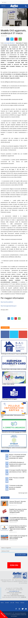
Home (2, 602)
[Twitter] (23, 608)
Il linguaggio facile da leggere (9, 399)
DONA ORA (14, 565)
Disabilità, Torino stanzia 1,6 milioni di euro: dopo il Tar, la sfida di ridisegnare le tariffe (18, 511)
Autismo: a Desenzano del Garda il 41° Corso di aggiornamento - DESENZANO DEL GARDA (17, 456)
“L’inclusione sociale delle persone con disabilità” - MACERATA (16, 487)
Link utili (12, 602)
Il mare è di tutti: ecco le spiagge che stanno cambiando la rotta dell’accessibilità (18, 537)
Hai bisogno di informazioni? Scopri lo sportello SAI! (14, 353)
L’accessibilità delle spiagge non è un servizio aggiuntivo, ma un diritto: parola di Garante (18, 519)
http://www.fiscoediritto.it (7, 302)
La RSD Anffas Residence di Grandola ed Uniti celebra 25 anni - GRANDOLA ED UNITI (17, 464)
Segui (5, 331)
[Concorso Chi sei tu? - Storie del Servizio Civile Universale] (4, 503)
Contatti (7, 602)
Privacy (17, 602)
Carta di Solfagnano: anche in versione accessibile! (14, 447)
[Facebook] (16, 608)
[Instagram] (19, 608)
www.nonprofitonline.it (9, 43)
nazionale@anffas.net (14, 591)
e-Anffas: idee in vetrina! (8, 384)
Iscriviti (23, 331)
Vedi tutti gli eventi (22, 493)
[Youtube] (26, 608)
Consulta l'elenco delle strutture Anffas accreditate (14, 369)
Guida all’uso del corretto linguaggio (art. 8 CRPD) (14, 432)
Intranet (22, 602)
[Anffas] (19, 575)
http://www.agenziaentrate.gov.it (8, 306)
